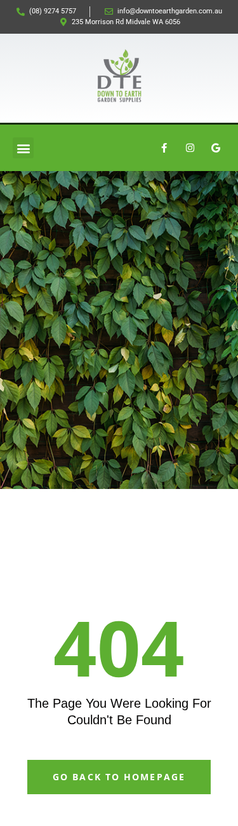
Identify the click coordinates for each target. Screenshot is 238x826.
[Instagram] (189, 148)
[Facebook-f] (163, 148)
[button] (23, 147)
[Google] (215, 148)
